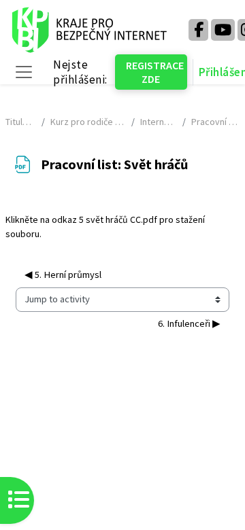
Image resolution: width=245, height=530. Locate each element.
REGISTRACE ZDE (155, 72)
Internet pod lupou (158, 122)
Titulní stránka (20, 122)
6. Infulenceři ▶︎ (189, 323)
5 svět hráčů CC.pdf (118, 219)
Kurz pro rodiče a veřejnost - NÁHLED (88, 122)
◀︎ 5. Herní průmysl (62, 274)
